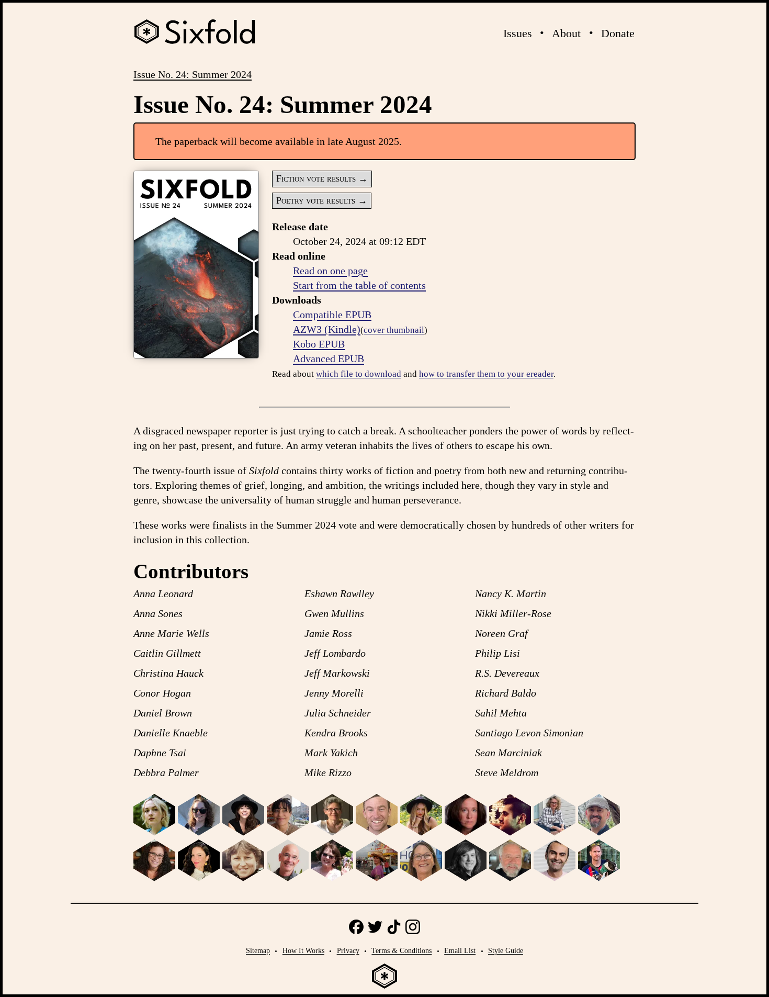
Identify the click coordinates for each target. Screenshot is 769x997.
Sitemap (258, 950)
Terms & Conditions (401, 950)
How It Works (303, 950)
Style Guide (505, 950)
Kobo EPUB (319, 344)
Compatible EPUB (332, 314)
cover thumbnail (394, 330)
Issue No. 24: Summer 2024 (192, 74)
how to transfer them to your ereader (486, 374)
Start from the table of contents (359, 285)
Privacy (348, 950)
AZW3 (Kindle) (326, 329)
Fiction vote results (316, 178)
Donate (618, 33)
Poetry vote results (315, 200)
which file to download (358, 374)
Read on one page (330, 270)
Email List (460, 950)
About (566, 33)
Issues (517, 33)
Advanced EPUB (328, 358)
